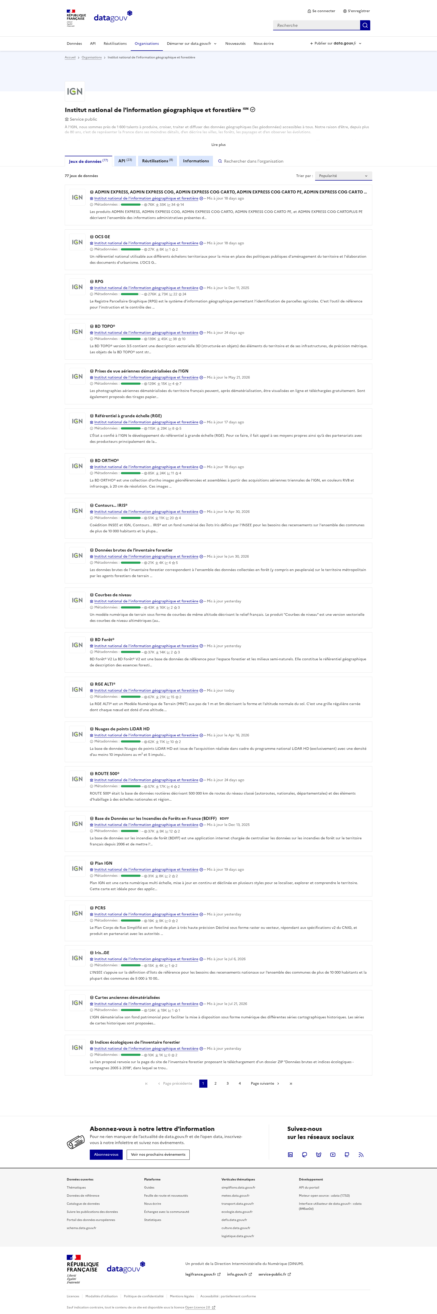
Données (74, 43)
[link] (321, 11)
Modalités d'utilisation (101, 1296)
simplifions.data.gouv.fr (238, 1187)
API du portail (309, 1187)
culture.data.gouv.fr (236, 1228)
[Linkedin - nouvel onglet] (290, 1155)
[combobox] (321, 25)
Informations (196, 161)
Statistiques (152, 1220)
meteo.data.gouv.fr (236, 1195)
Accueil (70, 57)
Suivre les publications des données (92, 1212)
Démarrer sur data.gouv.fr (189, 43)
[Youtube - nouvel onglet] (333, 1155)
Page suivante (262, 1083)
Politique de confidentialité (144, 1296)
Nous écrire (264, 43)
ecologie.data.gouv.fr (237, 1212)
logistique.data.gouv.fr (238, 1236)
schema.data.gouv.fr (81, 1228)
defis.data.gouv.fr (234, 1220)
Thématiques (76, 1187)
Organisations (147, 43)
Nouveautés (235, 43)
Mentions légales (182, 1296)
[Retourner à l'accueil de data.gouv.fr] (113, 18)
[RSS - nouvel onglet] (361, 1155)
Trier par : (304, 176)
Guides (149, 1187)
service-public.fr (272, 1274)
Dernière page (291, 1084)
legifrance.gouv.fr (200, 1274)
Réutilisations (115, 43)
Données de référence (83, 1195)
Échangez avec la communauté (166, 1212)
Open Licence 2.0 (198, 1307)
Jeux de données (88, 161)
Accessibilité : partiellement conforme (228, 1296)
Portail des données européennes (91, 1220)
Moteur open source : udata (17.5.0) (324, 1195)
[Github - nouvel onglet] (347, 1155)
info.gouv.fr (237, 1274)
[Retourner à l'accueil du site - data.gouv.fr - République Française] (126, 1269)
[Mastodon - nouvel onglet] (304, 1155)
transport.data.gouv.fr (238, 1203)
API (93, 43)
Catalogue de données (83, 1203)
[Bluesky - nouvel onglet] (319, 1155)
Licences (73, 1296)
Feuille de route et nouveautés (166, 1195)
